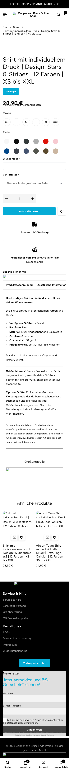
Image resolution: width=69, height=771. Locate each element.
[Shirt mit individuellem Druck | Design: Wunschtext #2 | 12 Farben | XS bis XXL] (18, 526)
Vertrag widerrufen (34, 663)
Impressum (10, 644)
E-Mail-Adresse (12, 705)
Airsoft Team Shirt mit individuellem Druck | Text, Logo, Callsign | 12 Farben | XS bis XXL (50, 553)
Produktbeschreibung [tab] (19, 285)
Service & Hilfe (12, 599)
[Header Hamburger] (5, 14)
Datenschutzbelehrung (17, 638)
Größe (7, 113)
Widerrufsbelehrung (24, 442)
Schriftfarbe (11, 174)
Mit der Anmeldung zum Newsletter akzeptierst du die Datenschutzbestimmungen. (33, 721)
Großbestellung (12, 612)
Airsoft (16, 27)
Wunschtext (11, 158)
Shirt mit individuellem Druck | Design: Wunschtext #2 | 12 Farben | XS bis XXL (18, 553)
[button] (7, 122)
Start (6, 27)
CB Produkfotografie (15, 618)
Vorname (8, 693)
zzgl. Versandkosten (29, 104)
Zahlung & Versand (14, 605)
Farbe (6, 132)
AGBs (6, 632)
